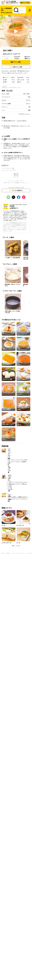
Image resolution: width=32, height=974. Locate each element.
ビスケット (5, 106)
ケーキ (13, 553)
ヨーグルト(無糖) (6, 103)
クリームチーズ (6, 97)
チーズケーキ (21, 553)
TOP (3, 553)
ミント (3, 110)
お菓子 (7, 553)
